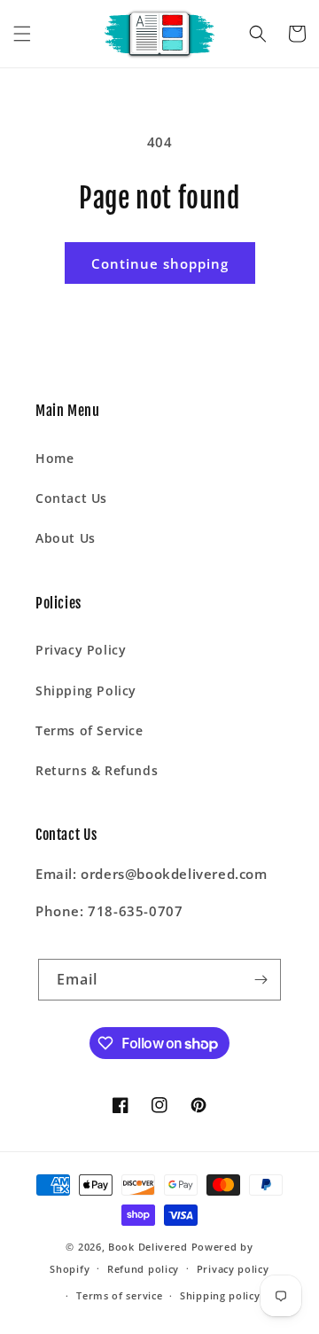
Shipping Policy (85, 690)
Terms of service (119, 1295)
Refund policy (143, 1268)
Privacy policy (233, 1268)
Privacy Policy (80, 649)
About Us (65, 538)
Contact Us (71, 498)
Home (54, 458)
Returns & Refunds (96, 770)
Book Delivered (148, 1246)
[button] (22, 33)
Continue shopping (160, 263)
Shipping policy (220, 1295)
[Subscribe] (260, 980)
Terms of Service (89, 730)
